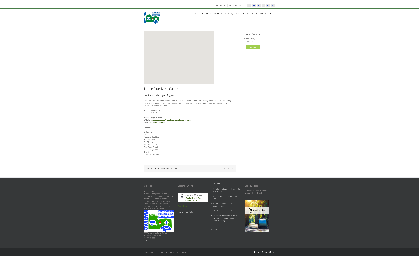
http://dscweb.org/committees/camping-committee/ (171, 120)
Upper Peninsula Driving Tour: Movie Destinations (226, 190)
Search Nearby (249, 39)
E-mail (146, 240)
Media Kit (214, 230)
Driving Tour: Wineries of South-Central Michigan (224, 204)
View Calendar (183, 206)
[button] (271, 13)
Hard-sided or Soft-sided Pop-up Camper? (224, 197)
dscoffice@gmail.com (157, 122)
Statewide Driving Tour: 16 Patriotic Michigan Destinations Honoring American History (225, 218)
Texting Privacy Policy (185, 212)
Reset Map (252, 47)
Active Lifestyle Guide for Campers (225, 211)
